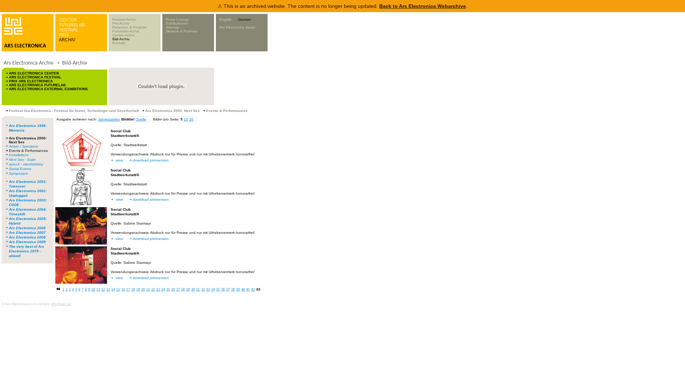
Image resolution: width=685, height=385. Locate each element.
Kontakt (118, 43)
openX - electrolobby (26, 164)
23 (158, 289)
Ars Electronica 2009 (27, 242)
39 (238, 289)
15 (118, 289)
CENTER (68, 19)
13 (108, 289)
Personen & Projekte (129, 27)
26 (173, 289)
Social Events (20, 169)
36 (223, 289)
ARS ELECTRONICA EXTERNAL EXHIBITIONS (48, 89)
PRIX (64, 34)
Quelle (141, 119)
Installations (19, 155)
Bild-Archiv (121, 39)
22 (153, 289)
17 (128, 289)
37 (228, 289)
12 (103, 289)
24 (163, 289)
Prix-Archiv (121, 23)
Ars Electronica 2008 (27, 237)
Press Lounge (177, 19)
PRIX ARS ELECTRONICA (31, 81)
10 (186, 119)
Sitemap (172, 27)
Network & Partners (182, 31)
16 (123, 289)
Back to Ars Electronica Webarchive (422, 6)
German (244, 19)
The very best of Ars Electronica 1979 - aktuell (26, 251)
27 (178, 289)
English (225, 19)
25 (168, 289)
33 (208, 289)
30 (193, 289)
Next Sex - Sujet (22, 159)
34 (213, 289)
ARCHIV (67, 39)
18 (133, 289)
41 (248, 289)
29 (188, 289)
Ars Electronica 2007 (27, 233)
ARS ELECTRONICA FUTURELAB (37, 85)
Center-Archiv (123, 35)
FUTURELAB (72, 24)
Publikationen (177, 23)
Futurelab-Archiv (125, 31)
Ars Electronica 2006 (27, 228)
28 (183, 289)
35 (218, 289)
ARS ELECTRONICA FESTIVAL (35, 77)
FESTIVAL (68, 29)
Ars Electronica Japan (237, 27)
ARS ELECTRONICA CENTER (34, 73)
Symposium (18, 173)
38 (233, 289)
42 (253, 289)
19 (138, 289)
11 (98, 289)
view (119, 160)
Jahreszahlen (109, 119)
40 (243, 289)
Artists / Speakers (23, 146)
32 (203, 289)
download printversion (151, 160)
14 (113, 289)
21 (148, 289)
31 (198, 289)
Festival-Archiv (124, 19)
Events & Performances (28, 151)
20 (191, 119)
